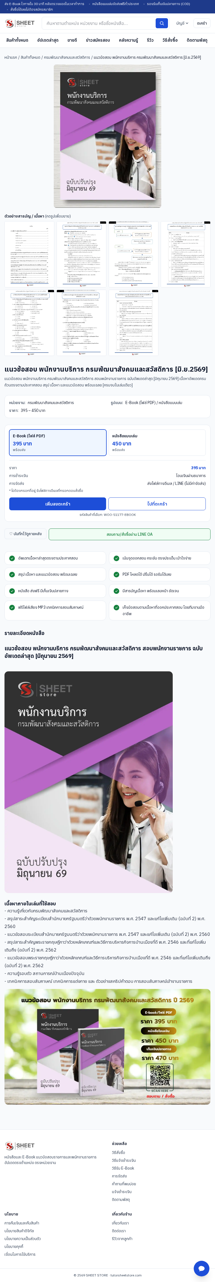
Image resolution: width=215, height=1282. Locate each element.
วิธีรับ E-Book (123, 1168)
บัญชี (180, 23)
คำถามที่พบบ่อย (124, 1183)
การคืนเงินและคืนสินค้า (21, 1223)
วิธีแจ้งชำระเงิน (124, 1160)
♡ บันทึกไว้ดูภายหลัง (25, 533)
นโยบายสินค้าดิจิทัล (19, 1230)
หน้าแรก (10, 57)
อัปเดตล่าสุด (48, 40)
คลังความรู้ (128, 40)
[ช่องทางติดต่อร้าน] (201, 1268)
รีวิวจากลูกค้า (122, 1238)
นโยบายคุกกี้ (13, 1246)
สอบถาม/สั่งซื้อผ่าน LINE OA (130, 534)
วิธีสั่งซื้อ (170, 40)
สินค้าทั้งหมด (17, 40)
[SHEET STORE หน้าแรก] (19, 23)
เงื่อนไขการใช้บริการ (20, 1254)
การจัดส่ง (119, 1176)
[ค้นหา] (162, 23)
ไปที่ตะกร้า (157, 504)
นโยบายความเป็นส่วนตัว (22, 1238)
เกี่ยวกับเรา (120, 1223)
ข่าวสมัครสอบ (98, 40)
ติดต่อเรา (119, 1230)
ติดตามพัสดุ (197, 40)
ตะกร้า (202, 23)
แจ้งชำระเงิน (122, 1191)
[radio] (57, 442)
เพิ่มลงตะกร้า (57, 504)
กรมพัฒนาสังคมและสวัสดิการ (67, 57)
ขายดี (72, 40)
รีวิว (150, 40)
